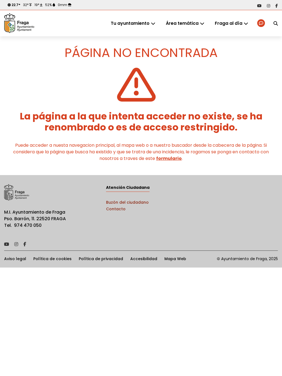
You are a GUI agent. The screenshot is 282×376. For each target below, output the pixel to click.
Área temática (182, 23)
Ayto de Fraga (19, 23)
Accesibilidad (143, 258)
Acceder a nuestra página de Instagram (268, 6)
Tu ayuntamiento (130, 23)
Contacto (116, 209)
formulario (169, 158)
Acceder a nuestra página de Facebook (276, 6)
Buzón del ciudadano (127, 202)
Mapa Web (175, 258)
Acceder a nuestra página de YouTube (259, 6)
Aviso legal (15, 258)
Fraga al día (228, 23)
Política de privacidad (101, 258)
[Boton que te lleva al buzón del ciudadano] (261, 23)
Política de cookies (52, 258)
